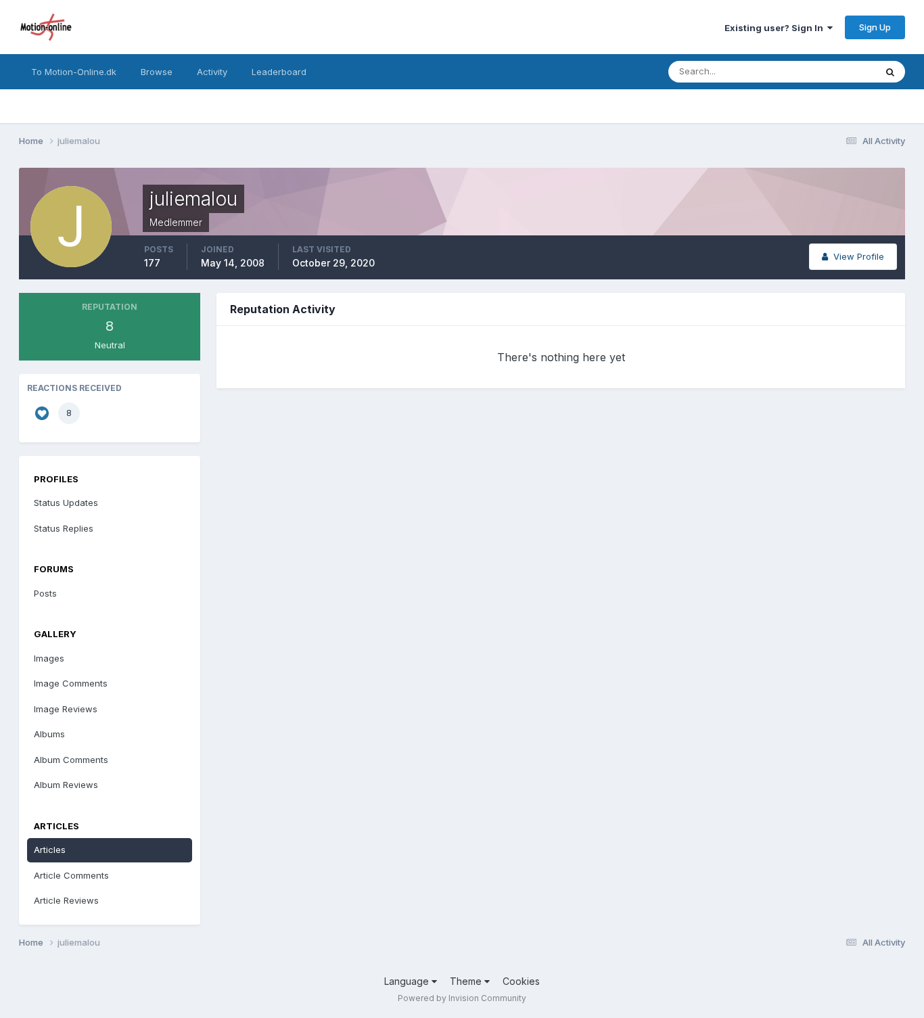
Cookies (521, 981)
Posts (45, 593)
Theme (467, 981)
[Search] (890, 72)
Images (49, 658)
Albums (49, 733)
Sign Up (875, 27)
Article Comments (71, 875)
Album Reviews (66, 784)
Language (408, 981)
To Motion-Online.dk (73, 71)
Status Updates (826, 71)
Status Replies (63, 528)
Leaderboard (279, 71)
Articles (50, 849)
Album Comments (71, 759)
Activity (212, 71)
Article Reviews (66, 900)
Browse (156, 71)
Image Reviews (65, 708)
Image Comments (71, 683)
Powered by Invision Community (462, 998)
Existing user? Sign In (775, 27)
